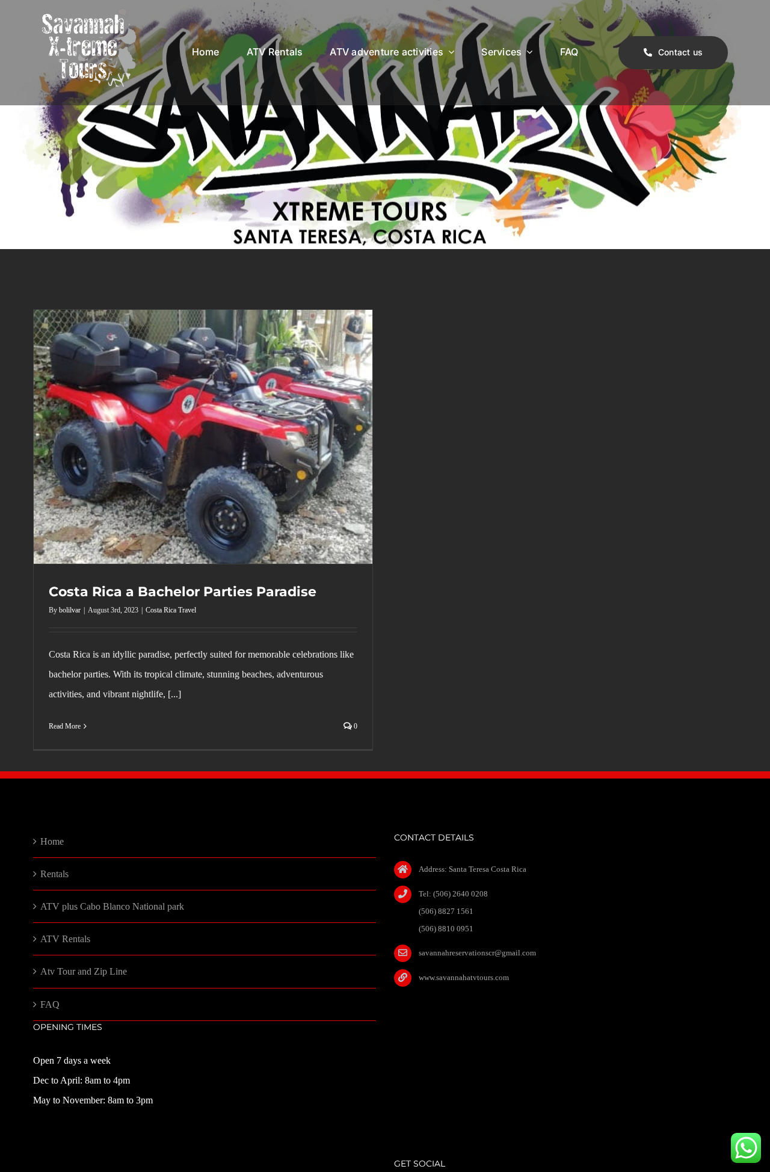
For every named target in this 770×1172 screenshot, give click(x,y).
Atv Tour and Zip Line (83, 971)
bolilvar (70, 610)
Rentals (54, 874)
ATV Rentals (65, 939)
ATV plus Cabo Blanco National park (112, 906)
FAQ (50, 1004)
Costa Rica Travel (171, 610)
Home (52, 841)
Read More (65, 726)
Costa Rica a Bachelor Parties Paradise (182, 592)
